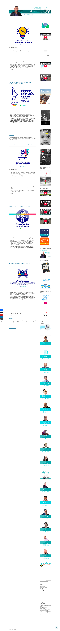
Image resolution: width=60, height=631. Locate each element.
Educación (41, 590)
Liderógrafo (41, 604)
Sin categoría (41, 614)
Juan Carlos (12, 76)
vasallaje (32, 138)
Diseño (41, 589)
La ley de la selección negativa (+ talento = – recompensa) (22, 23)
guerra (14, 138)
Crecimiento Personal (43, 587)
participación (22, 199)
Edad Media (32, 137)
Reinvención (12, 322)
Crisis (40, 588)
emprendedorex (11, 75)
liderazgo (19, 75)
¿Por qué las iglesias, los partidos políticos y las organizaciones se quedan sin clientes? (19, 264)
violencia (34, 138)
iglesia (14, 321)
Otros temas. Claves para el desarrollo (45, 605)
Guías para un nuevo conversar (45, 593)
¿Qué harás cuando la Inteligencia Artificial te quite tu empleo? (45, 572)
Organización (28, 321)
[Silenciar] (48, 195)
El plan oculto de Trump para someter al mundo (19, 206)
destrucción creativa (33, 320)
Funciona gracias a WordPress (12, 629)
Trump (29, 138)
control (30, 74)
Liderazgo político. (21, 74)
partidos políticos (23, 75)
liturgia (24, 138)
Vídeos (41, 615)
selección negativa (30, 75)
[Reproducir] (41, 195)
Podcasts (41, 606)
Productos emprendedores (43, 607)
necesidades (24, 321)
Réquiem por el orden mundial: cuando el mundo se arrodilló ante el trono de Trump (20, 83)
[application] (45, 193)
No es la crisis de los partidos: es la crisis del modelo (20, 145)
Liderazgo (17, 74)
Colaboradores (42, 586)
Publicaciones (42, 608)
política (27, 75)
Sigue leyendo (11, 72)
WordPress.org (42, 624)
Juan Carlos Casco (15, 75)
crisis (32, 74)
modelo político (18, 199)
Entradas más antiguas (12, 328)
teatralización (26, 138)
